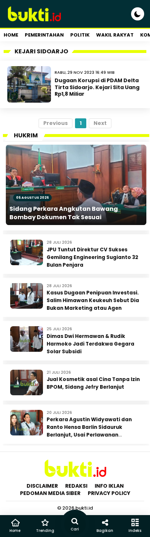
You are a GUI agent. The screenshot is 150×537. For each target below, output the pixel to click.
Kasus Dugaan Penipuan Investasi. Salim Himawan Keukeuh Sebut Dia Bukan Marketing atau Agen (93, 300)
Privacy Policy (109, 493)
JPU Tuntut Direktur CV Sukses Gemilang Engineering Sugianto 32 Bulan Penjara (92, 257)
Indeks (135, 530)
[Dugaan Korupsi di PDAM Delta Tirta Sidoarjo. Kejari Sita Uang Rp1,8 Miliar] (29, 84)
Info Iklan (109, 486)
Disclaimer (42, 486)
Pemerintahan (44, 34)
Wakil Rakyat (115, 34)
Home (11, 34)
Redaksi (76, 486)
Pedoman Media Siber (50, 493)
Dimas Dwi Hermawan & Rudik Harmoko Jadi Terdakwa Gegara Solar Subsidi (90, 344)
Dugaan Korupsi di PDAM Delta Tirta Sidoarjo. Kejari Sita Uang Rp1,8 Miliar (97, 87)
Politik (80, 34)
